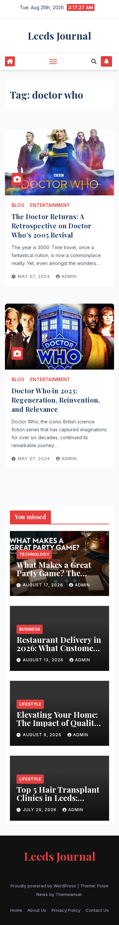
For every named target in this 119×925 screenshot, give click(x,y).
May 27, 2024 (34, 276)
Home (16, 910)
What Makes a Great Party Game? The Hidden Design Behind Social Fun (59, 577)
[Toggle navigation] (53, 61)
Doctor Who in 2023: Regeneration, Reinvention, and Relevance (56, 399)
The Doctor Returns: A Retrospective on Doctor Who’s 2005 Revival (52, 225)
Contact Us (97, 910)
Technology (34, 554)
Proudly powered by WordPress (44, 885)
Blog (18, 205)
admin (69, 276)
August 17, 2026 (43, 584)
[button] (94, 61)
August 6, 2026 (43, 734)
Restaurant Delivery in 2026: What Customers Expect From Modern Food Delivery (59, 652)
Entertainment (50, 205)
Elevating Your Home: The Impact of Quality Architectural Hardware (57, 726)
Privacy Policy (66, 910)
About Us (36, 910)
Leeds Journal (59, 35)
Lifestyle (30, 704)
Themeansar (69, 894)
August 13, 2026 (44, 659)
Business (29, 629)
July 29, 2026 (40, 809)
